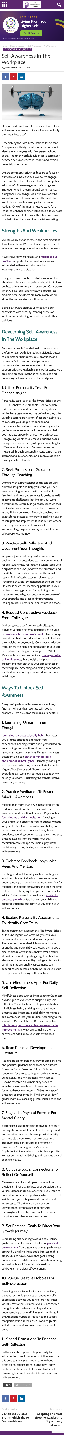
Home (4, 46)
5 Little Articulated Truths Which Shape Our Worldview (15, 1417)
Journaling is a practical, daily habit (23, 735)
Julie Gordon (11, 67)
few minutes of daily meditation (21, 817)
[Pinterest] (13, 76)
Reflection (23, 1385)
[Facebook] (5, 76)
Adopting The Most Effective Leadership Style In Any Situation (48, 1419)
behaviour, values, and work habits (23, 634)
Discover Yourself (17, 46)
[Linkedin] (21, 76)
